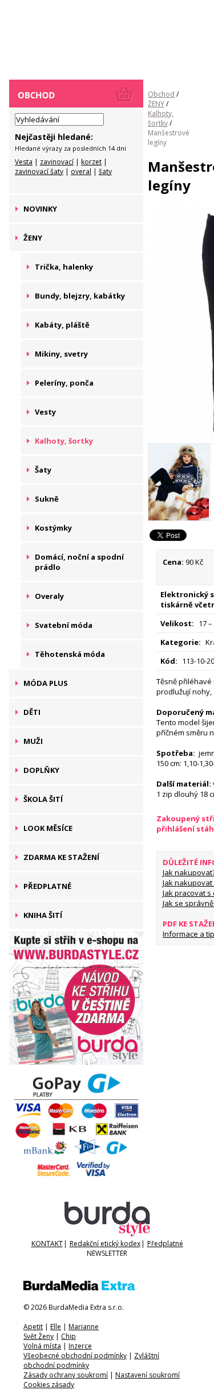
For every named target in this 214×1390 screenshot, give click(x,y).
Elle (55, 1326)
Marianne (83, 1326)
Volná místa (42, 1346)
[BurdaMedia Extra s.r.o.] (79, 1288)
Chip (68, 1336)
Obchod (161, 94)
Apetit (33, 1326)
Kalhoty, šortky (160, 118)
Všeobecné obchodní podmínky (75, 1355)
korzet (91, 162)
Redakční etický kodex (105, 1243)
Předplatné (165, 1243)
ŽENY (156, 104)
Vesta (24, 162)
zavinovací (57, 162)
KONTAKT (47, 1243)
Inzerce (80, 1346)
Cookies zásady (48, 1384)
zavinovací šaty (39, 171)
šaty (105, 171)
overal (81, 171)
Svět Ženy (38, 1336)
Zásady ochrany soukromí (65, 1375)
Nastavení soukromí (147, 1375)
